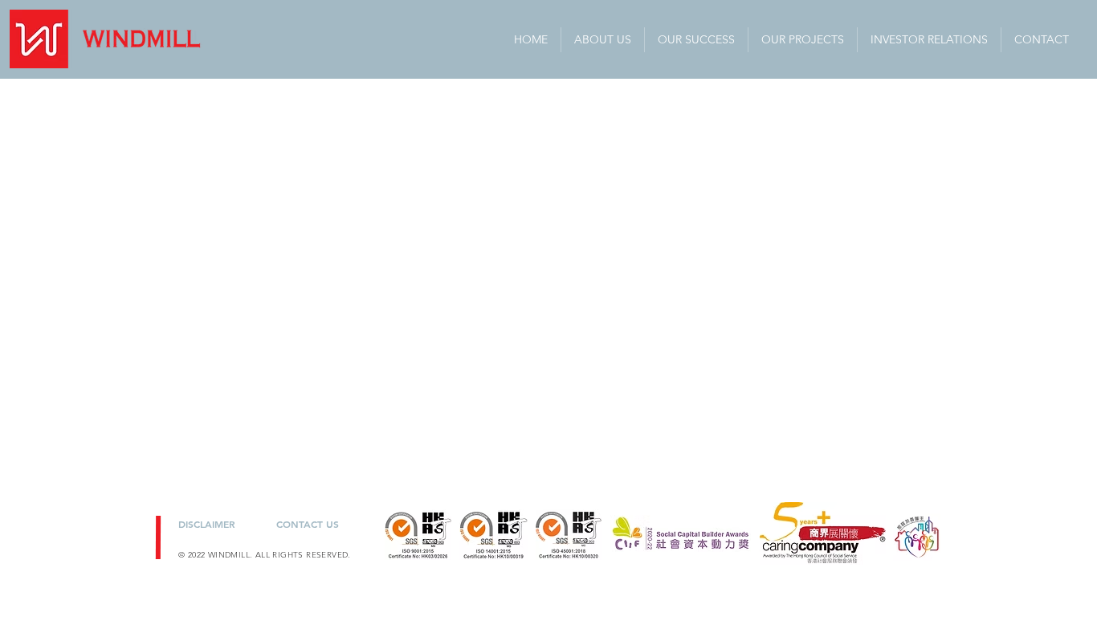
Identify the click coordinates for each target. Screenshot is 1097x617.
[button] (929, 39)
